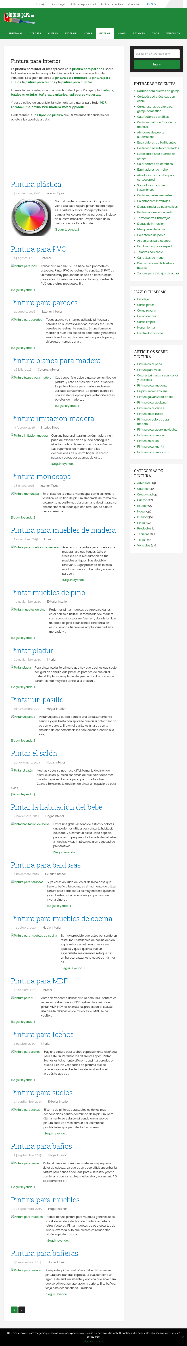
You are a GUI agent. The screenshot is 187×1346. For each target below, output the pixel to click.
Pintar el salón (34, 753)
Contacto (133, 4)
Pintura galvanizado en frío (155, 397)
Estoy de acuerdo (94, 1341)
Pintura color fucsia (150, 414)
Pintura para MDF (39, 980)
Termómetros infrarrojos (153, 218)
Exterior (71, 33)
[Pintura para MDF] (24, 1005)
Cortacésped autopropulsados (158, 148)
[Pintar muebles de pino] (28, 619)
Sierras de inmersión (151, 223)
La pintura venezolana (152, 391)
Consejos (41, 4)
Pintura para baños (41, 1146)
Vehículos (173, 33)
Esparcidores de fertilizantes (156, 142)
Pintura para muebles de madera (63, 530)
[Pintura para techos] (25, 1059)
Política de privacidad (83, 4)
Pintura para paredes (44, 302)
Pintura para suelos (42, 1092)
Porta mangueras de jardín (155, 212)
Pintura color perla (149, 364)
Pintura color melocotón (153, 452)
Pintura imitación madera (52, 418)
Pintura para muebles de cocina (61, 918)
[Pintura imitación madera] (29, 445)
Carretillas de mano (150, 257)
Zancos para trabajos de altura (158, 273)
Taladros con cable (150, 252)
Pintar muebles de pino (48, 592)
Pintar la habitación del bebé (56, 806)
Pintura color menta (150, 446)
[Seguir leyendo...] (67, 229)
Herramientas (146, 327)
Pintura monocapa (41, 476)
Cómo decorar (147, 316)
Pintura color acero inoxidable (157, 429)
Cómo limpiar (146, 322)
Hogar (88, 33)
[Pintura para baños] (25, 1170)
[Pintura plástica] (31, 217)
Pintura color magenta (152, 385)
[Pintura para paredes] (26, 328)
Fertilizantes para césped (154, 246)
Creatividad (145, 494)
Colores (35, 33)
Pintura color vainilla (150, 408)
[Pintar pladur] (21, 672)
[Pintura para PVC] (24, 272)
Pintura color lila (148, 441)
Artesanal (15, 33)
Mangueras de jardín (151, 229)
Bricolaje (143, 299)
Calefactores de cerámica (155, 164)
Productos (144, 528)
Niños (121, 33)
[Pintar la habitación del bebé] (30, 835)
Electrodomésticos (150, 333)
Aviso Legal (58, 4)
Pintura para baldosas (46, 864)
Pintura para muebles (45, 1199)
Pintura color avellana (152, 402)
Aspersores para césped (154, 240)
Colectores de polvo (151, 235)
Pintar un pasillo (37, 699)
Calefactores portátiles (153, 116)
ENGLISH (152, 4)
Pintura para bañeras (44, 1253)
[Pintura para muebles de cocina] (34, 949)
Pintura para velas (149, 370)
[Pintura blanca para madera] (31, 389)
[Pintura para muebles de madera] (35, 561)
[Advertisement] (64, 151)
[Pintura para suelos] (25, 1117)
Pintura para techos (42, 1034)
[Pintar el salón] (22, 775)
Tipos (155, 33)
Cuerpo (53, 33)
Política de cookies (112, 4)
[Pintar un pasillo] (23, 723)
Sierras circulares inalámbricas (157, 206)
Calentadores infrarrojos (153, 201)
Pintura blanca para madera (56, 360)
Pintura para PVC (38, 248)
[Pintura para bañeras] (26, 1278)
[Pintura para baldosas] (27, 891)
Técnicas (139, 33)
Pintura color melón (150, 435)
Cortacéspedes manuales (154, 195)
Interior (104, 33)
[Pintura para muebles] (27, 1225)
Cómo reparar (146, 310)
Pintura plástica (36, 184)
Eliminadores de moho (152, 169)
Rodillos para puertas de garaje (158, 91)
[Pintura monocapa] (25, 501)
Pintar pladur (32, 650)
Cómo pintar (145, 305)
